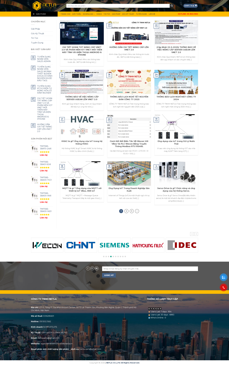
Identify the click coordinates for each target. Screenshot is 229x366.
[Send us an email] (92, 268)
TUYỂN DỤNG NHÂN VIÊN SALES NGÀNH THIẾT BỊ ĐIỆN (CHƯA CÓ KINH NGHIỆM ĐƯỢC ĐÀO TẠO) (44, 74)
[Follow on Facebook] (88, 268)
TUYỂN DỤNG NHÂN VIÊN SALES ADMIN (44, 59)
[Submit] (172, 6)
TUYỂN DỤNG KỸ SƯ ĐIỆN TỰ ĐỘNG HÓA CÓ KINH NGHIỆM (44, 89)
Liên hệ (152, 14)
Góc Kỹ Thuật (128, 14)
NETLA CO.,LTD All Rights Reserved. (123, 363)
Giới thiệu (76, 14)
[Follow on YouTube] (97, 268)
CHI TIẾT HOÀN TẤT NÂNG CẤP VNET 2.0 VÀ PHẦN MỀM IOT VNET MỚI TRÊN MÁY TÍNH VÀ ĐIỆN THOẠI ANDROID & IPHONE (44, 108)
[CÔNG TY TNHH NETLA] (47, 6)
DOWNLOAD (88, 14)
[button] (196, 234)
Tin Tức (107, 14)
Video (99, 14)
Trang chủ (65, 14)
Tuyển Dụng (141, 14)
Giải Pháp (116, 14)
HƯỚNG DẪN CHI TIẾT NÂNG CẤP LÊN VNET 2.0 (44, 128)
